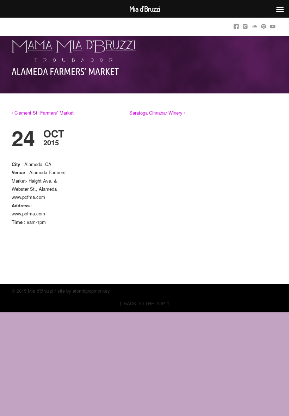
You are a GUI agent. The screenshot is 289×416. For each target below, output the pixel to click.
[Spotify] (263, 25)
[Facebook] (236, 25)
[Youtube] (273, 25)
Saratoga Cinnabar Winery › (157, 112)
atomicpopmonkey (91, 290)
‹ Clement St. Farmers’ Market (43, 112)
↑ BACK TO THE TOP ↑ (144, 303)
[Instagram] (245, 25)
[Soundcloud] (254, 25)
